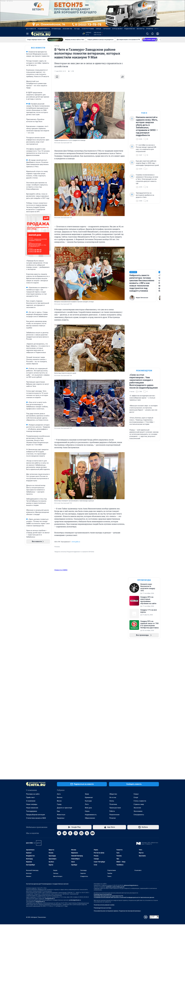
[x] (87, 833)
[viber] (76, 833)
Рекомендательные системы (102, 908)
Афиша (98, 28)
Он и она (112, 797)
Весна (59, 801)
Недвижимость (44, 28)
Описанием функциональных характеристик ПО (108, 896)
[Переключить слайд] (58, 475)
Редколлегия (129, 28)
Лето (87, 804)
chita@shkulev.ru (50, 898)
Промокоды (56, 28)
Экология (137, 808)
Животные (61, 815)
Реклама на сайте (33, 794)
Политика (113, 804)
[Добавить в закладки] (57, 77)
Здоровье (60, 818)
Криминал (89, 797)
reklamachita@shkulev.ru (131, 885)
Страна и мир (139, 804)
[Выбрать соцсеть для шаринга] (122, 77)
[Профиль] (157, 34)
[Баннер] (55, 39)
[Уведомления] (152, 34)
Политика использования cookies (104, 905)
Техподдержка (31, 811)
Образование (90, 818)
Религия (112, 818)
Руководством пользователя (103, 894)
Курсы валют (117, 28)
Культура (88, 801)
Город (59, 804)
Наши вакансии (32, 808)
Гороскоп (107, 28)
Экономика (138, 811)
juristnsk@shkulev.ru (75, 900)
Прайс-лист (30, 797)
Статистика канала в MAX (36, 818)
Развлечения (114, 815)
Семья (136, 794)
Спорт (136, 797)
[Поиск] (147, 34)
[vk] (65, 833)
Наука (87, 811)
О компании (30, 801)
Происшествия (115, 808)
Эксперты (140, 28)
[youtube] (92, 833)
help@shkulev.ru (40, 901)
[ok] (70, 833)
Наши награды (31, 804)
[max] (81, 833)
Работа (112, 811)
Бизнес (59, 797)
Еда (58, 811)
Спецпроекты (139, 815)
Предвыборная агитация (35, 815)
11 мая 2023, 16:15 (60, 71)
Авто (59, 794)
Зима (87, 794)
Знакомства (67, 28)
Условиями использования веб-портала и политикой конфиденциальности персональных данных (124, 897)
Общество (113, 794)
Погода (77, 28)
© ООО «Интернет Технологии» (36, 917)
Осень (111, 801)
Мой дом (88, 808)
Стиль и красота (140, 801)
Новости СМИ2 (60, 570)
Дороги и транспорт (64, 808)
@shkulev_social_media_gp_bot (115, 887)
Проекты (149, 28)
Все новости (31, 28)
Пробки (158, 28)
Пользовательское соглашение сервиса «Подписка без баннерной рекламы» (117, 911)
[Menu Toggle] (27, 34)
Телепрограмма (88, 28)
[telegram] (59, 833)
